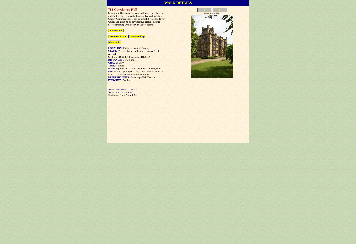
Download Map (137, 36)
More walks (115, 42)
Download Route (117, 36)
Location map (116, 30)
